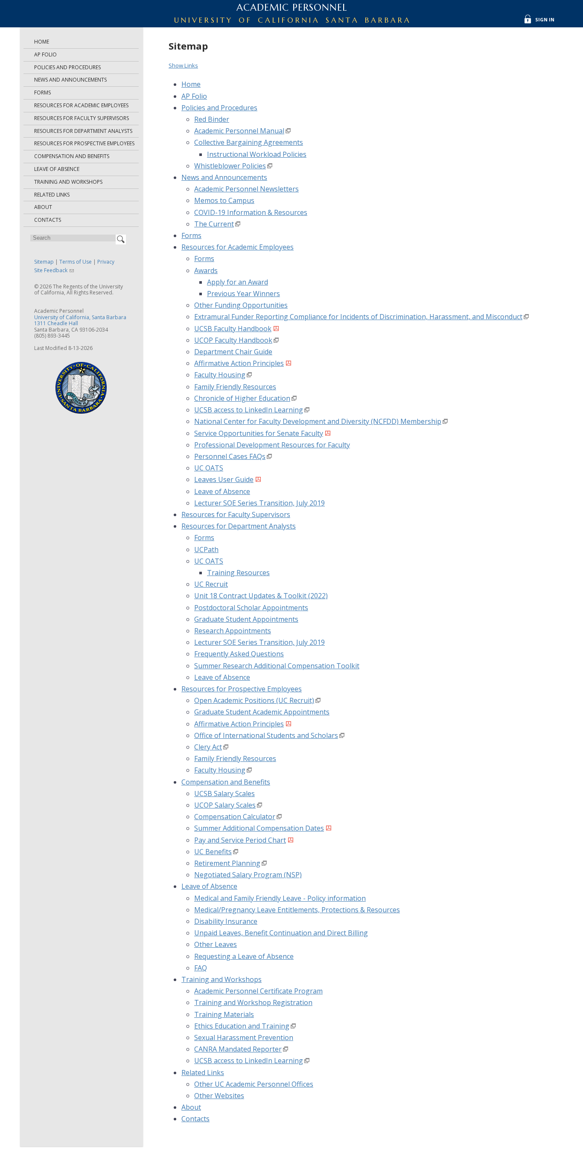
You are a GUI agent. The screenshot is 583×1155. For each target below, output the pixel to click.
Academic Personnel (291, 7)
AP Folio (45, 54)
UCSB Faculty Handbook (232, 328)
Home (41, 41)
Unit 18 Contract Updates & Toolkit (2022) (261, 595)
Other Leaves (215, 944)
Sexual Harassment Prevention (243, 1037)
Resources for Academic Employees (81, 105)
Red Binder (211, 119)
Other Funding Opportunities (241, 305)
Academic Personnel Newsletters (246, 189)
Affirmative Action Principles (239, 363)
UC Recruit (211, 584)
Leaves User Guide (224, 479)
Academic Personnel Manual (239, 130)
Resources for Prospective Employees (84, 143)
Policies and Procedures (67, 67)
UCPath (206, 549)
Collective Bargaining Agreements (248, 142)
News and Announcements (70, 79)
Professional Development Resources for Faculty (272, 445)
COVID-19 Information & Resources (250, 212)
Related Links (52, 194)
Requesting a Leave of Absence (244, 956)
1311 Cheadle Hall (56, 323)
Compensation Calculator (234, 816)
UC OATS (208, 468)
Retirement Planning (227, 863)
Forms (42, 92)
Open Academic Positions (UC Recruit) (254, 700)
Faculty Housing (219, 374)
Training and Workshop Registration (253, 1002)
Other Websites (219, 1095)
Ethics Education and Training (241, 1026)
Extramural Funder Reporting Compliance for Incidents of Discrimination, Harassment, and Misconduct (358, 316)
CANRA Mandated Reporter (238, 1049)
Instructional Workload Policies (256, 154)
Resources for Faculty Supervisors (81, 118)
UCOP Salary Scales (225, 805)
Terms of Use (75, 261)
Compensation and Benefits (71, 156)
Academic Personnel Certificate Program (258, 991)
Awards (206, 270)
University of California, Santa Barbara (80, 317)
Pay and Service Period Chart (240, 840)
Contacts (47, 219)
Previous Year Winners (243, 293)
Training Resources (238, 572)
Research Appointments (232, 630)
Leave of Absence (56, 169)
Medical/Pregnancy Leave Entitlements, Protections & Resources (297, 909)
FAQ (200, 968)
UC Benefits (213, 851)
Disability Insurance (225, 921)
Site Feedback (50, 270)
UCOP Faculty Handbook (233, 340)
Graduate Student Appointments (246, 619)
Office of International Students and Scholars (266, 735)
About (43, 207)
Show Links (183, 65)
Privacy (105, 261)
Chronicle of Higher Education (242, 398)
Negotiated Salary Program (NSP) (248, 874)
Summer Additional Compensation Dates (259, 828)
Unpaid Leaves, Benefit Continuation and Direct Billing (281, 933)
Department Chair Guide (233, 351)
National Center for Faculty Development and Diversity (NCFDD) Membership (317, 421)
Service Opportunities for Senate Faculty (258, 433)
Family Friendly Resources (235, 386)
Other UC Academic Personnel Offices (253, 1084)
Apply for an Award (237, 282)
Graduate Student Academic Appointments (261, 712)
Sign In (544, 19)
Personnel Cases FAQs (229, 456)
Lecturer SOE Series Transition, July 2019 (259, 503)
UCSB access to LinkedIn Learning (248, 409)
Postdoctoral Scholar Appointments (251, 607)
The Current (214, 224)
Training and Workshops (68, 181)
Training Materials (224, 1014)
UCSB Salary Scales (224, 793)
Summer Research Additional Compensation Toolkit (276, 665)
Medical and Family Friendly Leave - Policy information (280, 898)
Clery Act (208, 747)
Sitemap (44, 261)
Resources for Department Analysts (83, 131)
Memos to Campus (224, 200)
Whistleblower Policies (230, 165)
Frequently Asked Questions (239, 653)
